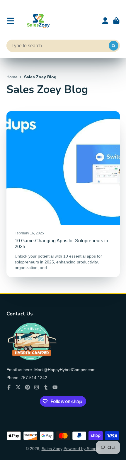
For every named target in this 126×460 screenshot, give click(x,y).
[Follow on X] (18, 387)
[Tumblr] (46, 387)
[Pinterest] (27, 387)
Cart (116, 20)
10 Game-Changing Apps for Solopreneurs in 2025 (63, 194)
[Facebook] (9, 387)
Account (105, 20)
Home (12, 77)
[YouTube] (55, 387)
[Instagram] (36, 387)
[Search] (114, 46)
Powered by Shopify (82, 448)
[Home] (37, 20)
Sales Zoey (52, 448)
